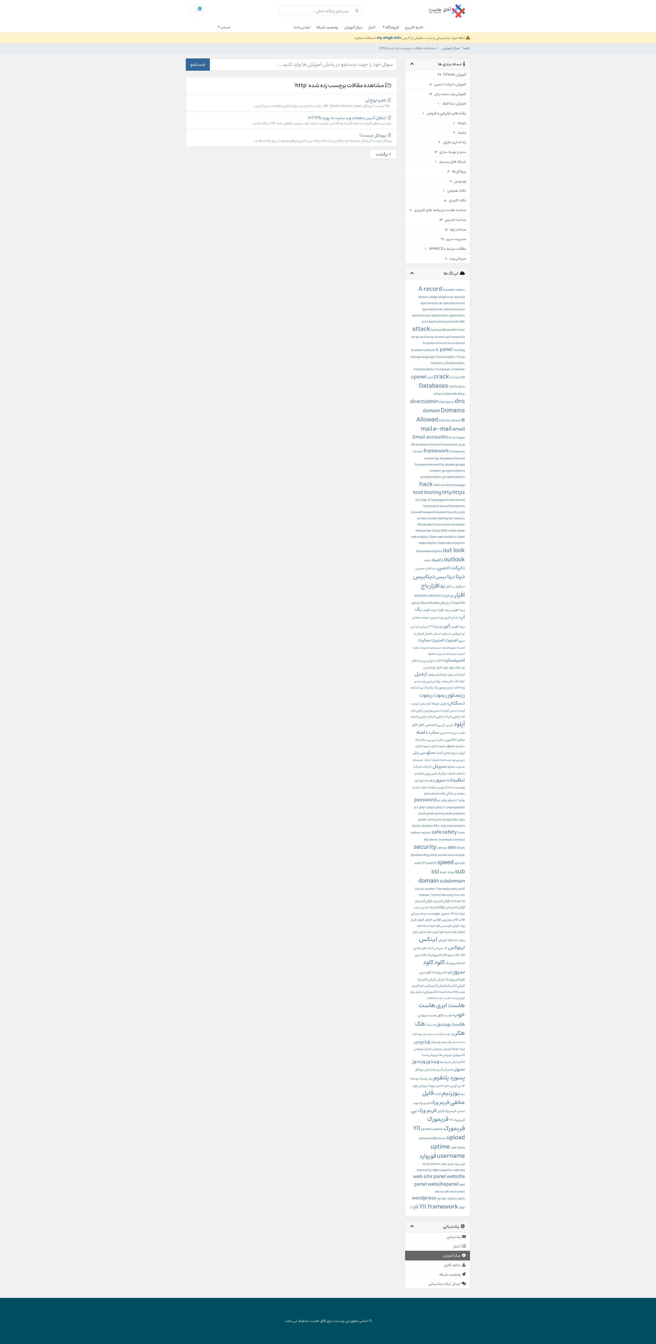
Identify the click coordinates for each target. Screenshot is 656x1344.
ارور (441, 626)
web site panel (429, 1176)
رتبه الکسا (459, 687)
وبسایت (417, 1034)
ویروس (446, 1048)
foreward (422, 444)
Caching (459, 350)
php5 (431, 807)
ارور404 (434, 626)
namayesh (457, 524)
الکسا (437, 660)
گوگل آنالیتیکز (423, 901)
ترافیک (442, 773)
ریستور (456, 694)
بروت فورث (443, 610)
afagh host (446, 297)
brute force (430, 343)
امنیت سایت (431, 640)
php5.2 (441, 807)
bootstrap (427, 337)
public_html (426, 819)
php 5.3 (453, 800)
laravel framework (452, 506)
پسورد (457, 1077)
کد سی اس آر (439, 948)
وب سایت (443, 1034)
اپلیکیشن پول (456, 674)
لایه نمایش (424, 932)
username (451, 1156)
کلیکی (440, 979)
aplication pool (454, 309)
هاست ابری (450, 1005)
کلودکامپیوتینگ (455, 979)
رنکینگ (428, 687)
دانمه (427, 560)
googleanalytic (431, 477)
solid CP (419, 863)
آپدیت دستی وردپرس (436, 710)
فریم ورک (439, 1102)
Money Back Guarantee (433, 524)
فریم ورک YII (457, 1120)
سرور (451, 745)
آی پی (449, 725)
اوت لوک (460, 667)
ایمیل (421, 673)
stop (451, 872)
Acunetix (449, 290)
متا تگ (454, 913)
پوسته (423, 1078)
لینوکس (456, 947)
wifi (446, 1191)
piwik (422, 813)
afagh (433, 297)
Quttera (427, 826)
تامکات (460, 773)
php (444, 800)
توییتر (440, 787)
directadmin (424, 401)
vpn (443, 1164)
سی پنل (419, 752)
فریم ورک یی (423, 1110)
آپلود (459, 724)
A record (430, 289)
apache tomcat (454, 303)
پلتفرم (441, 1077)
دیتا (460, 576)
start (443, 872)
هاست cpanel (435, 998)
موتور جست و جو (430, 913)
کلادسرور (420, 955)
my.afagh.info (389, 38)
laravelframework (423, 512)
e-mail (442, 428)
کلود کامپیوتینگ (442, 972)
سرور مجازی (438, 746)
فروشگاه (392, 27)
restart (426, 832)
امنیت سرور (457, 647)
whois (439, 1191)
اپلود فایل (442, 667)
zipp (462, 1207)
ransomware (456, 826)
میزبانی (415, 913)
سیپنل (440, 766)
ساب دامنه (427, 732)
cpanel (418, 377)
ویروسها (445, 1061)
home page (457, 485)
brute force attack (452, 343)
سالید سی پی (436, 739)
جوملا (435, 703)
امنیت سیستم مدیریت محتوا (446, 653)
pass (427, 793)
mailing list (445, 518)
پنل (430, 1078)
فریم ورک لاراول (446, 1111)
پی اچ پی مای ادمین (448, 1085)
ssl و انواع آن (322, 103)
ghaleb (450, 464)
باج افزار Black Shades (435, 603)
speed (445, 862)
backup (436, 330)
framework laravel (452, 458)
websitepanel (443, 1184)
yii (415, 1207)
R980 (437, 826)
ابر (447, 625)
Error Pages (457, 437)
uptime (440, 1146)
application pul (439, 321)
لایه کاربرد (438, 932)
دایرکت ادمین (451, 567)
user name (457, 1147)
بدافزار (437, 585)
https (459, 492)
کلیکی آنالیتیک (426, 979)
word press (457, 1191)
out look (454, 550)
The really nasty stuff (450, 889)
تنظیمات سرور (450, 780)
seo (452, 847)
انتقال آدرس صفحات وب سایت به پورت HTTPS (321, 120)
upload (455, 1137)
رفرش (443, 703)
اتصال (428, 633)
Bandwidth (449, 330)
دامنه (437, 559)
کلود (439, 962)
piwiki (430, 813)
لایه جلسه (450, 932)
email (458, 429)
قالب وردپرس (450, 919)
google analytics (453, 470)
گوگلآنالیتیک (436, 907)
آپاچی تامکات (435, 716)
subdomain (452, 881)
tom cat (459, 895)
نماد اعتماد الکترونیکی (438, 992)
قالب (462, 919)
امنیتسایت (453, 660)
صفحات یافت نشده (424, 787)
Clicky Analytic (445, 357)
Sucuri (419, 889)
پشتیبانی (430, 1069)
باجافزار (416, 603)
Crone (454, 377)
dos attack (453, 420)
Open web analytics (443, 537)
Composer (443, 369)
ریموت (440, 695)
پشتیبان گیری (445, 1069)
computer (458, 369)
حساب (225, 27)
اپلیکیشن (429, 667)
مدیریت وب (421, 907)
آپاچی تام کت (451, 716)
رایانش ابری (433, 681)
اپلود (451, 667)
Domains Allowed (440, 415)
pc (439, 800)
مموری (445, 913)
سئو (431, 752)
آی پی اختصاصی (435, 725)
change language (422, 357)
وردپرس (422, 1041)
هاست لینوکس (427, 1015)
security (425, 847)
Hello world (441, 485)
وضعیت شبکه (327, 27)
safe (437, 832)
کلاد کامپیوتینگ (437, 955)
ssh (462, 863)
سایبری (460, 746)
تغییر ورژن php (427, 773)
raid (443, 826)
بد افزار (450, 586)
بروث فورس (458, 610)
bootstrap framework (450, 337)
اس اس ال (422, 626)
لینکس (428, 939)
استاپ (437, 633)
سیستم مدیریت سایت (438, 759)
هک (420, 1023)
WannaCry (424, 1170)
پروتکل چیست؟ (322, 138)
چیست (455, 998)
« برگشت (383, 154)
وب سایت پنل (430, 1034)
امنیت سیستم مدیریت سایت (431, 647)
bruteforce (418, 350)
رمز (450, 687)
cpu (430, 377)
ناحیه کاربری (414, 27)
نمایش (419, 992)
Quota (416, 826)
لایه (437, 925)
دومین (420, 568)
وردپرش (435, 1042)
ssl (435, 871)
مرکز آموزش (353, 27)
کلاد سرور (453, 955)
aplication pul (421, 315)
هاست (446, 998)
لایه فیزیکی (445, 940)
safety (449, 832)
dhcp (461, 394)
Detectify (450, 394)
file (413, 444)
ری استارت (416, 687)
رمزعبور (443, 687)
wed (462, 1184)
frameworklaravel (427, 464)
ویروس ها (445, 1055)
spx (456, 863)
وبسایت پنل (458, 1042)
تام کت (417, 766)
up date (426, 1129)
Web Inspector (443, 1170)
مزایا (462, 913)
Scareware (446, 839)
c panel (444, 349)
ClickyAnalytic (455, 363)
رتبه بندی (420, 681)
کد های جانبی (421, 948)
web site (459, 1170)
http (447, 492)
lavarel (441, 512)
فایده (437, 1094)
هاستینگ (431, 1024)
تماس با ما (302, 27)
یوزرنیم (451, 1093)
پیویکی (422, 1085)
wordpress (424, 1198)
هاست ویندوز (451, 1024)
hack (426, 484)
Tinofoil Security (441, 895)
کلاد (462, 955)
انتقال (415, 660)
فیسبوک (459, 1164)
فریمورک (437, 1119)
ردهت (444, 681)
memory (459, 518)
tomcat (455, 901)
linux (450, 512)
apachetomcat (432, 309)
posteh (447, 813)
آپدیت (414, 703)
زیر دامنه (450, 733)
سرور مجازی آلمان (447, 753)
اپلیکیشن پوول (437, 674)
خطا (462, 681)
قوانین (437, 919)
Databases (433, 385)
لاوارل (455, 925)
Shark (461, 848)
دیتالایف (460, 586)
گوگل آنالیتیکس (455, 907)
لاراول (428, 919)
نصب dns (459, 992)
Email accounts (430, 437)
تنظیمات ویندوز (425, 780)
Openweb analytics (451, 543)
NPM (444, 530)
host (418, 492)
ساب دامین (455, 739)
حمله (425, 617)
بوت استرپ (436, 617)
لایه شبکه (428, 925)
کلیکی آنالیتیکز (456, 985)
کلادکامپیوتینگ (455, 963)
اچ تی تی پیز (426, 660)
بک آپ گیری (451, 617)
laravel (450, 500)
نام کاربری (418, 985)
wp (439, 1198)
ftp (442, 464)
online (452, 530)
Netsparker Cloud (428, 530)
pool (438, 813)
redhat (415, 832)
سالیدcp (421, 739)
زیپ (441, 733)
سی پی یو (459, 759)
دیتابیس (424, 576)
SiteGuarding (420, 855)
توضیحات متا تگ (454, 787)
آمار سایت (425, 703)
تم (416, 773)
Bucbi (431, 350)
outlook (454, 559)
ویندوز (432, 1061)
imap (423, 500)
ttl (463, 901)
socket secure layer (451, 855)
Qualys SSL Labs (453, 819)
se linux (460, 839)
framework (436, 451)
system (430, 889)
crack (441, 376)
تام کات (427, 766)
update (437, 1129)
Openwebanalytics (429, 551)
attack (421, 329)
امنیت (451, 640)
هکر (460, 1033)
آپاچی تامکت (418, 716)
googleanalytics (453, 477)
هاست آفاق (444, 1015)
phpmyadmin (456, 807)
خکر (451, 681)
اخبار (371, 27)
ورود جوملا (458, 1048)
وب (452, 1034)
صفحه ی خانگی (455, 793)
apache (459, 297)
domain (431, 410)
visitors (435, 1164)
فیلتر (450, 1164)
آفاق (421, 725)
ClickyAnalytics (424, 369)
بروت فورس (429, 610)
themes (424, 895)
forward (435, 444)
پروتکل (419, 1069)
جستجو (198, 64)
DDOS (453, 386)
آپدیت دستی (457, 710)
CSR (462, 377)
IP (429, 500)
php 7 (423, 807)
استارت (446, 633)
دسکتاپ (430, 568)
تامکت (451, 773)
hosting (432, 492)
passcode (438, 793)
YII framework (438, 1206)
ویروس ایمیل (432, 1048)
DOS (442, 420)
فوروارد (427, 1156)
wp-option (449, 1198)
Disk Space (446, 402)
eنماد (461, 444)
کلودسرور (425, 972)
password (425, 799)
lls (455, 512)
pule (439, 819)
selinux (442, 848)
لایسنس (445, 925)
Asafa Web (457, 321)
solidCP (431, 863)
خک (456, 681)
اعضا (466, 48)
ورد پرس (446, 1042)
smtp (433, 855)
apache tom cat (432, 303)
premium (459, 813)
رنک (436, 687)
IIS (417, 500)
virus (425, 1164)
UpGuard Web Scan (432, 1138)
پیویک (431, 1085)
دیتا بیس (445, 576)
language (437, 500)
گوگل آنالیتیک (441, 901)
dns (460, 401)
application (440, 315)
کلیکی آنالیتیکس (435, 985)
